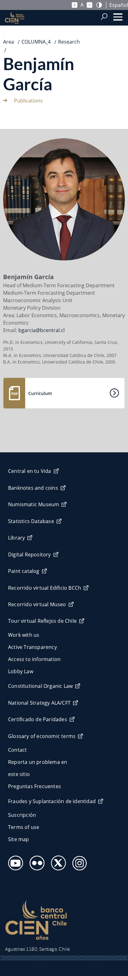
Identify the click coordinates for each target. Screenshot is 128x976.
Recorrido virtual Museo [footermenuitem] (37, 604)
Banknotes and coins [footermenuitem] (33, 487)
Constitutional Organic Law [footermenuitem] (40, 686)
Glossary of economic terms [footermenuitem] (41, 736)
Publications (28, 100)
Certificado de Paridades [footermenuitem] (37, 719)
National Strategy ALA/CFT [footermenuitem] (39, 702)
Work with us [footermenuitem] (23, 634)
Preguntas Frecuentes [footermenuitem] (34, 786)
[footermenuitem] (14, 861)
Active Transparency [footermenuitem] (32, 647)
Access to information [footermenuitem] (34, 659)
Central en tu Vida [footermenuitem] (29, 471)
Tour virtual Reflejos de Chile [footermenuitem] (42, 620)
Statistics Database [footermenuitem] (31, 521)
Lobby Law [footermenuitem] (20, 671)
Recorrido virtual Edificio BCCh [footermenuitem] (44, 587)
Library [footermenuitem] (16, 537)
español (118, 5)
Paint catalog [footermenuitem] (23, 571)
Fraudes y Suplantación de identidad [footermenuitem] (52, 801)
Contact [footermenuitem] (17, 749)
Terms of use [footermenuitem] (23, 827)
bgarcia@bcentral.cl (41, 330)
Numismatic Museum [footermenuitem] (33, 504)
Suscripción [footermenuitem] (22, 815)
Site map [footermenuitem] (18, 839)
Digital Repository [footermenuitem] (29, 554)
